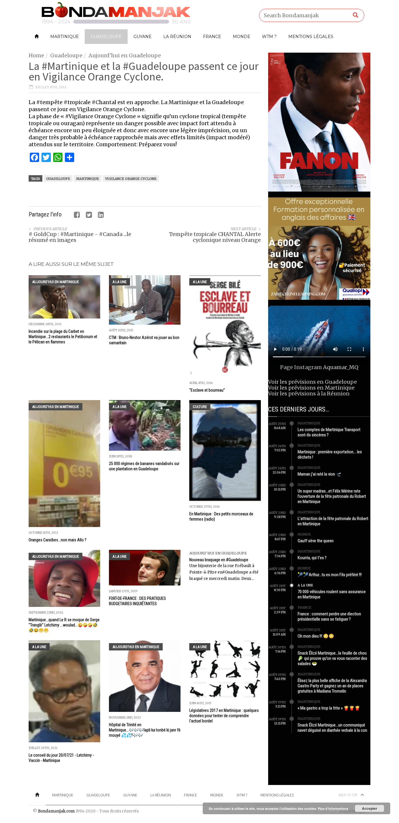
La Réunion (177, 36)
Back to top (348, 795)
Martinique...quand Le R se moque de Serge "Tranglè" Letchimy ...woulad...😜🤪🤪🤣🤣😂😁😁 (64, 625)
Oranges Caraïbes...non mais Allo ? (57, 540)
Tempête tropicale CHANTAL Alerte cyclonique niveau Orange (215, 237)
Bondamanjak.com (56, 811)
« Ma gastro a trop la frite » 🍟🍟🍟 (329, 708)
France (212, 36)
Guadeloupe (106, 36)
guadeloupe (58, 179)
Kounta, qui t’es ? (312, 557)
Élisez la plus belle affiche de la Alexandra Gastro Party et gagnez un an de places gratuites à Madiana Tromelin (332, 686)
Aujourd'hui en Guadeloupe (125, 55)
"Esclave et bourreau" (207, 390)
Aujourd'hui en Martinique (55, 282)
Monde (241, 36)
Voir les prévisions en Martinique (311, 387)
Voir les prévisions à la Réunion (309, 393)
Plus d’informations (333, 808)
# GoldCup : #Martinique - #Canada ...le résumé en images (80, 237)
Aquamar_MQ (340, 367)
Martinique (64, 36)
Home (36, 55)
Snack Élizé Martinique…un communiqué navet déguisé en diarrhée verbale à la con (332, 727)
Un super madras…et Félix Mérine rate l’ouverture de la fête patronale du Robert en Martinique (332, 496)
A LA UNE (119, 282)
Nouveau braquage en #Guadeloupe (218, 559)
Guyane (142, 36)
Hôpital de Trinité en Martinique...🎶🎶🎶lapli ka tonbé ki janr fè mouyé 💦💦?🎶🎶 (145, 730)
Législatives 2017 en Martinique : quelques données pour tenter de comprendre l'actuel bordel (224, 715)
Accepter (369, 808)
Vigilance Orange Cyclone (131, 179)
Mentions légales (310, 36)
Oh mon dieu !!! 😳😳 (316, 636)
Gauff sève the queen (316, 540)
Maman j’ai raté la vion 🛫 (319, 474)
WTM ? (269, 36)
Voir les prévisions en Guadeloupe (312, 381)
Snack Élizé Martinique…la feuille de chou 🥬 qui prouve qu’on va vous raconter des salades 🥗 (332, 658)
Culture (200, 406)
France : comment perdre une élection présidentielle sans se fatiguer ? (329, 616)
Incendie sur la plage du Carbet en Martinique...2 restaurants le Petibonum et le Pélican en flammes (63, 336)
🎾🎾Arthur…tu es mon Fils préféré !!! (330, 574)
